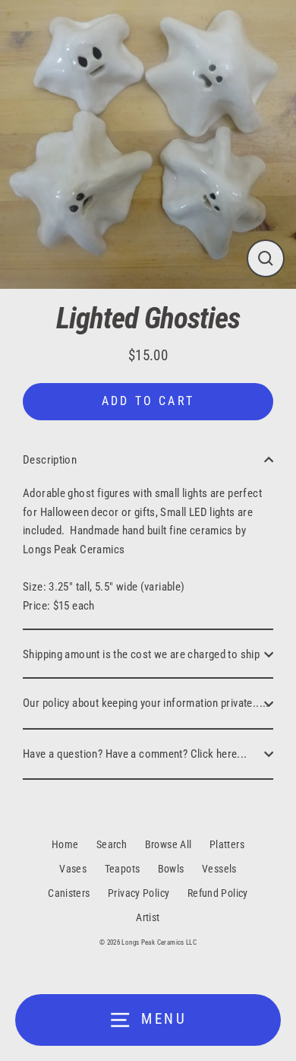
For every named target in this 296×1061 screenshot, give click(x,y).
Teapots (122, 869)
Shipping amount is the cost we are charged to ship (141, 654)
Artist (147, 917)
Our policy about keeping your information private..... (146, 703)
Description (50, 460)
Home (65, 844)
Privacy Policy (138, 893)
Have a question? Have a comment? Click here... (135, 754)
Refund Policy (217, 893)
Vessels (219, 869)
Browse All (168, 844)
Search (111, 844)
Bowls (171, 869)
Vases (73, 869)
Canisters (69, 893)
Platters (226, 844)
